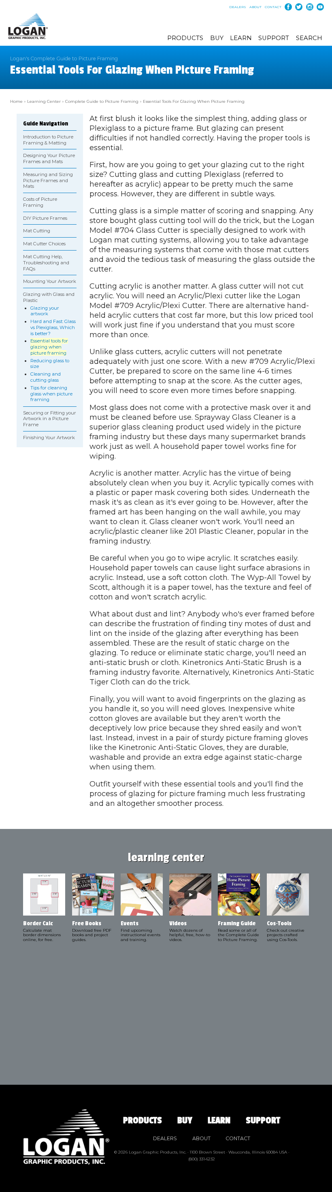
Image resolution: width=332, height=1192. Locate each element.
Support (273, 38)
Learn (241, 38)
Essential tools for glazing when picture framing (49, 347)
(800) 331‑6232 (201, 1158)
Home (16, 101)
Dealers (237, 6)
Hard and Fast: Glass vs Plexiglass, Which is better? (53, 327)
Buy (216, 38)
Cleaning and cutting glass (45, 377)
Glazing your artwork (44, 311)
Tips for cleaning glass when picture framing (51, 394)
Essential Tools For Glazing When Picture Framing (194, 101)
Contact (273, 6)
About (255, 6)
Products (185, 38)
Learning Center (44, 101)
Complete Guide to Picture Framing (101, 101)
